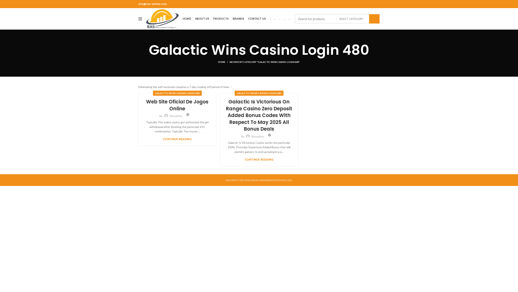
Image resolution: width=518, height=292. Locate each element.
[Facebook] (377, 4)
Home (221, 62)
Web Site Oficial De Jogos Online (177, 105)
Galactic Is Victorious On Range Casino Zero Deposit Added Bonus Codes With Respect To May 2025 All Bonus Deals (259, 115)
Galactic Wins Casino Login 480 (177, 93)
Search (374, 19)
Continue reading (177, 139)
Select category (351, 18)
